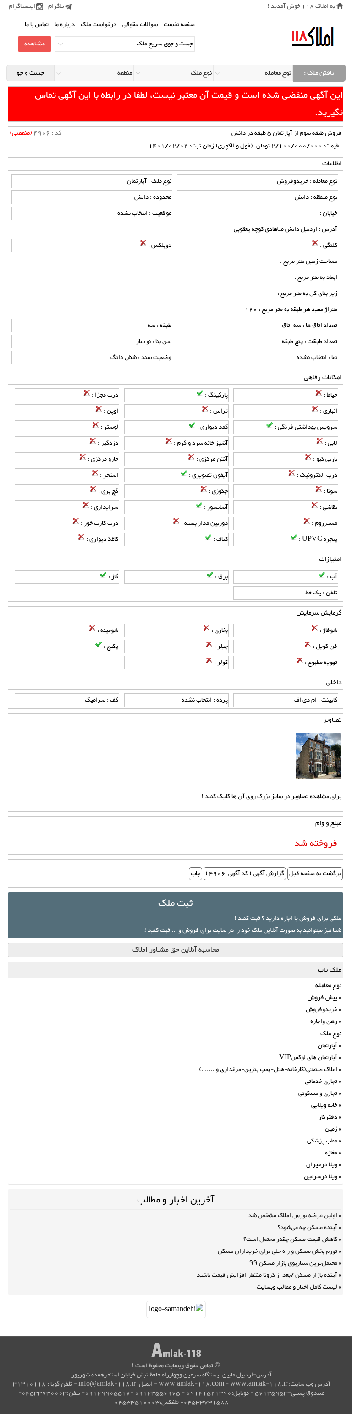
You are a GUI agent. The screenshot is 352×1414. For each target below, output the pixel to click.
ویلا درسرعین (320, 1177)
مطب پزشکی (322, 1141)
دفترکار (328, 1117)
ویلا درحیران (321, 1165)
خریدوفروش (321, 1010)
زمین (331, 1129)
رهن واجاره (323, 1022)
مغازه (331, 1153)
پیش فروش (322, 998)
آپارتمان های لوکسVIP (308, 1058)
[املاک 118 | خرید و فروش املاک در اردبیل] (313, 37)
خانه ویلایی (324, 1105)
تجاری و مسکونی (317, 1093)
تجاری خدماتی (321, 1082)
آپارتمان (327, 1046)
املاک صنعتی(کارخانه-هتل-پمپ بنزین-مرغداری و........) (268, 1070)
